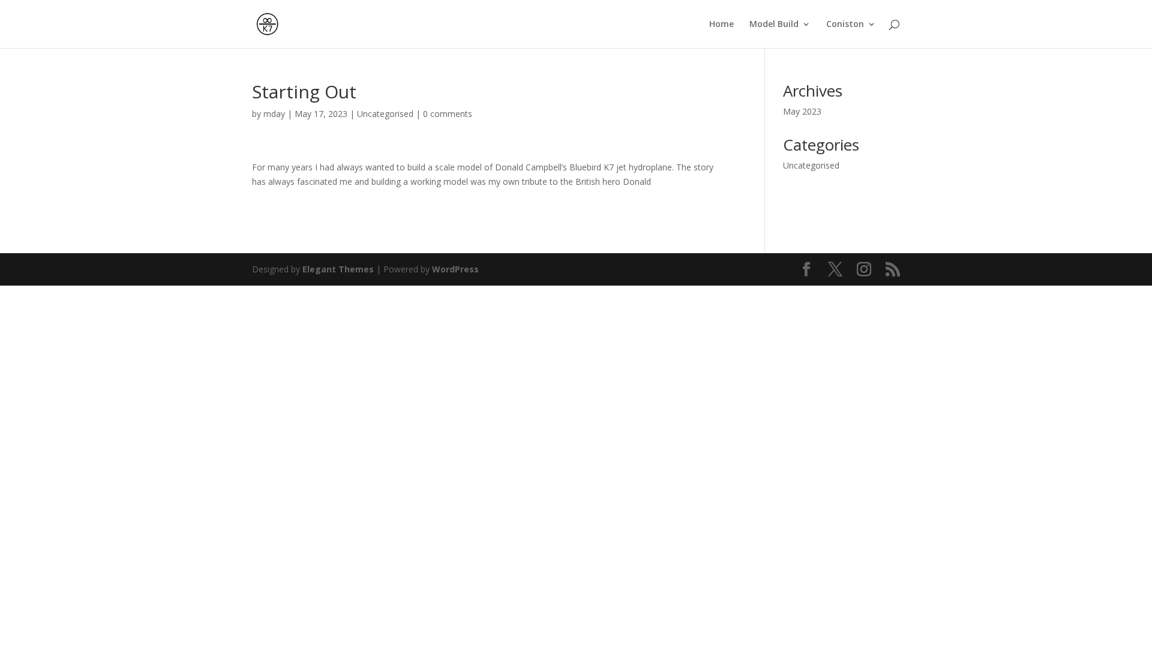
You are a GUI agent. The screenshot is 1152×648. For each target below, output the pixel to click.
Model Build (774, 24)
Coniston (845, 24)
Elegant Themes (338, 269)
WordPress (455, 269)
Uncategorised (385, 113)
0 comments (447, 113)
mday (274, 113)
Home (721, 24)
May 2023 (802, 111)
